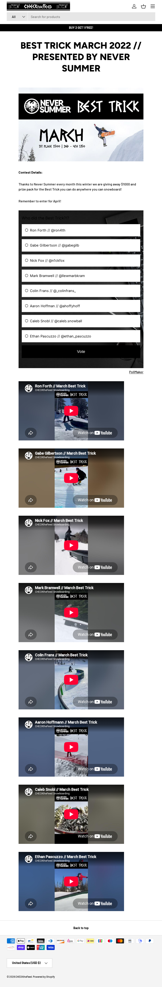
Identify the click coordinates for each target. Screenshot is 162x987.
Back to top (81, 928)
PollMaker (136, 372)
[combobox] (81, 16)
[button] (143, 6)
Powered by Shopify (44, 976)
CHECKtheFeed (23, 976)
